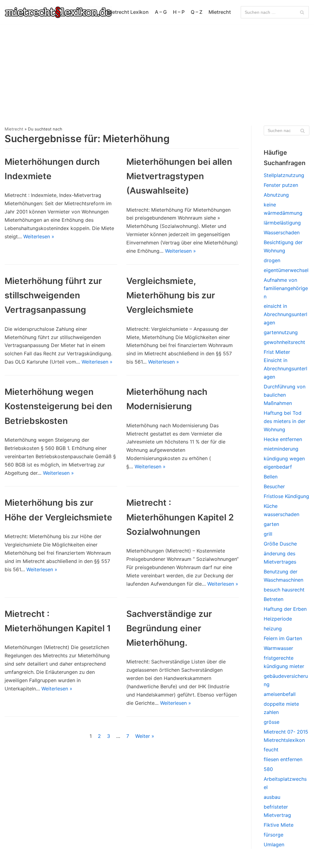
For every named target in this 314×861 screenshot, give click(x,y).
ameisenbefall (280, 694)
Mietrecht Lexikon (128, 12)
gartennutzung (281, 332)
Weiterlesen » (38, 236)
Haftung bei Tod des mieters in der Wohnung (284, 421)
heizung (273, 628)
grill (268, 534)
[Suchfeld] (302, 12)
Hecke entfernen (283, 439)
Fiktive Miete (278, 825)
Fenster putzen (281, 185)
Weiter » (144, 736)
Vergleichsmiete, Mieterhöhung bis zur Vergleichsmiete (170, 295)
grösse (271, 722)
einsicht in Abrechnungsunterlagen (285, 314)
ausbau (272, 797)
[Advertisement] (157, 70)
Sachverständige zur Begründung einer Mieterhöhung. (169, 628)
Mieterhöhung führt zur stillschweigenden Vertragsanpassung (53, 295)
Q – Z (196, 12)
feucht (271, 749)
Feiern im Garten (283, 638)
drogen (272, 260)
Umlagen (274, 844)
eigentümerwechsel (286, 270)
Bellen (271, 477)
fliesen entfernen (283, 759)
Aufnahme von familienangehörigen (286, 288)
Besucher (274, 486)
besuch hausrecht (284, 590)
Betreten (273, 599)
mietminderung (281, 449)
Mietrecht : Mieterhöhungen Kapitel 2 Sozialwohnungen (180, 517)
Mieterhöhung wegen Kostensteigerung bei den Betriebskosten (58, 406)
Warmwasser (278, 648)
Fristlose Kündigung (286, 496)
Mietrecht (220, 12)
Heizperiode (278, 619)
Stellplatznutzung (284, 175)
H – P (179, 12)
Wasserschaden (282, 232)
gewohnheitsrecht (284, 342)
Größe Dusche (280, 544)
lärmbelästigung (282, 223)
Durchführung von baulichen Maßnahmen (284, 394)
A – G (161, 12)
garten (271, 524)
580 (268, 769)
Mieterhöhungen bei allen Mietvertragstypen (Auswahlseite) (179, 176)
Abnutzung (276, 195)
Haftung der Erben (285, 609)
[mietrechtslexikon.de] (58, 12)
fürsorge (273, 835)
